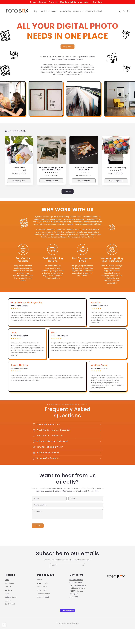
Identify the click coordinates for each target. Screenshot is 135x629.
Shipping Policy (42, 583)
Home (7, 580)
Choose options (19, 181)
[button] (36, 11)
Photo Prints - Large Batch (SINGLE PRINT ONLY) (51, 169)
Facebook (73, 597)
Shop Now (67, 47)
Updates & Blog (10, 597)
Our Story (8, 590)
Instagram (73, 594)
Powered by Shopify (73, 623)
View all (67, 191)
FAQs (7, 594)
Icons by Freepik (43, 597)
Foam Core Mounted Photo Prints (83, 169)
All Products (9, 583)
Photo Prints (19, 168)
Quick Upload (10, 604)
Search (39, 580)
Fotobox (64, 623)
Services (8, 587)
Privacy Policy (42, 590)
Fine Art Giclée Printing (115, 168)
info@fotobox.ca (76, 580)
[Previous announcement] (5, 2)
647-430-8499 (75, 582)
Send (38, 526)
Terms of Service (43, 594)
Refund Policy (42, 587)
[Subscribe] (83, 565)
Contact (8, 601)
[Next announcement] (129, 2)
